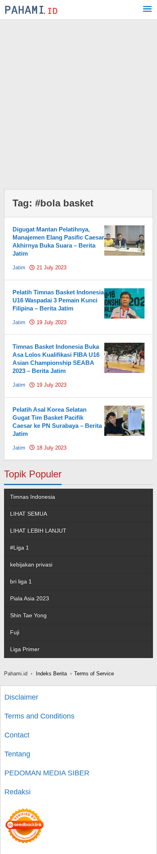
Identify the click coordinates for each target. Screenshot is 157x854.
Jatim (18, 268)
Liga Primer (24, 649)
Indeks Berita (51, 674)
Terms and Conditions (39, 716)
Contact (16, 735)
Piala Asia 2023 (29, 598)
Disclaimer (21, 697)
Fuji (14, 632)
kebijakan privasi (31, 564)
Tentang (17, 754)
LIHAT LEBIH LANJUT (38, 530)
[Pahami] (31, 10)
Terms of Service (94, 674)
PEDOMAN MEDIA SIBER (46, 773)
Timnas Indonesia (32, 497)
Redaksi (17, 792)
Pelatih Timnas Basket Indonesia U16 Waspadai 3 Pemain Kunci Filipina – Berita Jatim (58, 300)
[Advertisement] (78, 102)
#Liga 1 (19, 547)
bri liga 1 (21, 581)
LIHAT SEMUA (28, 513)
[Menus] (147, 10)
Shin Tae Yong (28, 615)
